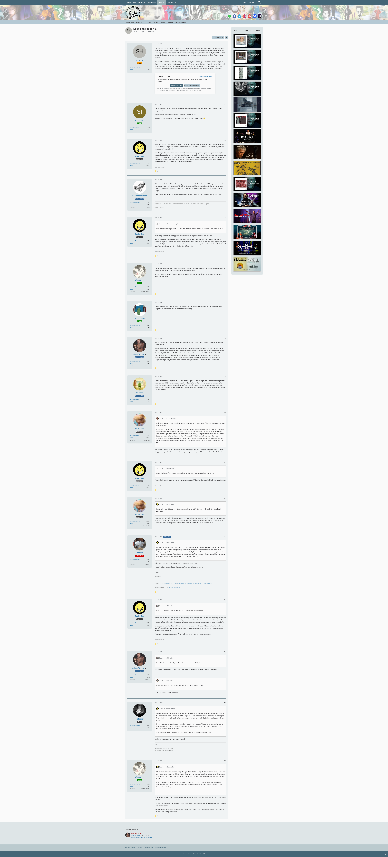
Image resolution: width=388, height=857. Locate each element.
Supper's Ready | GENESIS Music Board (141, 837)
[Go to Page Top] (385, 854)
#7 (225, 302)
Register (251, 2)
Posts (131, 69)
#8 (225, 338)
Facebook (167, 584)
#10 (225, 412)
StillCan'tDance (135, 835)
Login (244, 2)
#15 (225, 652)
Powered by (194, 854)
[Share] (226, 37)
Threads (189, 584)
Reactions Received (135, 67)
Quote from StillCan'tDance (168, 418)
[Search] (259, 2)
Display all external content (191, 85)
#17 (225, 761)
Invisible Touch (136, 834)
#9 (225, 376)
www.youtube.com (205, 76)
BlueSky (198, 584)
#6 (225, 264)
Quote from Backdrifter (167, 504)
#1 (225, 44)
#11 (225, 462)
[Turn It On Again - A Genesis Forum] (194, 12)
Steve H (138, 32)
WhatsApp (207, 584)
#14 (225, 600)
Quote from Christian (166, 606)
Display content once (176, 85)
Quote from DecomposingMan (169, 224)
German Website (174, 587)
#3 (225, 140)
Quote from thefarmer (166, 468)
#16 (225, 703)
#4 (225, 180)
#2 (225, 104)
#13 (225, 536)
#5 (225, 218)
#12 (225, 498)
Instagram (180, 584)
